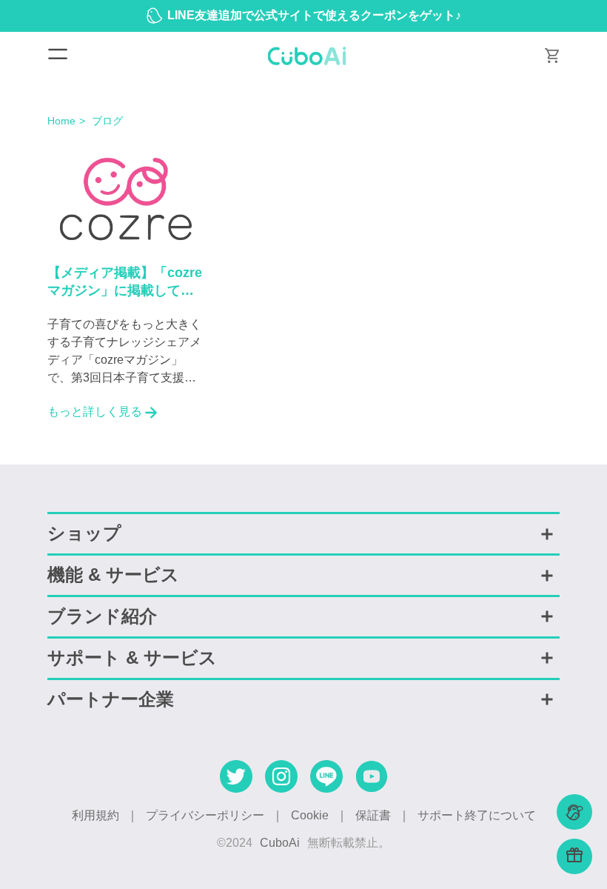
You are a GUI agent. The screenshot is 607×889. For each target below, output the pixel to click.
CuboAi (280, 842)
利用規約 (95, 815)
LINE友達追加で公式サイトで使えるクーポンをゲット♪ (314, 15)
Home (61, 121)
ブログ (107, 121)
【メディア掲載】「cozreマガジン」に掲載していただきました (124, 283)
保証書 (373, 815)
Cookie (310, 815)
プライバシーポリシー (205, 815)
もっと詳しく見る (94, 411)
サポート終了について (476, 815)
